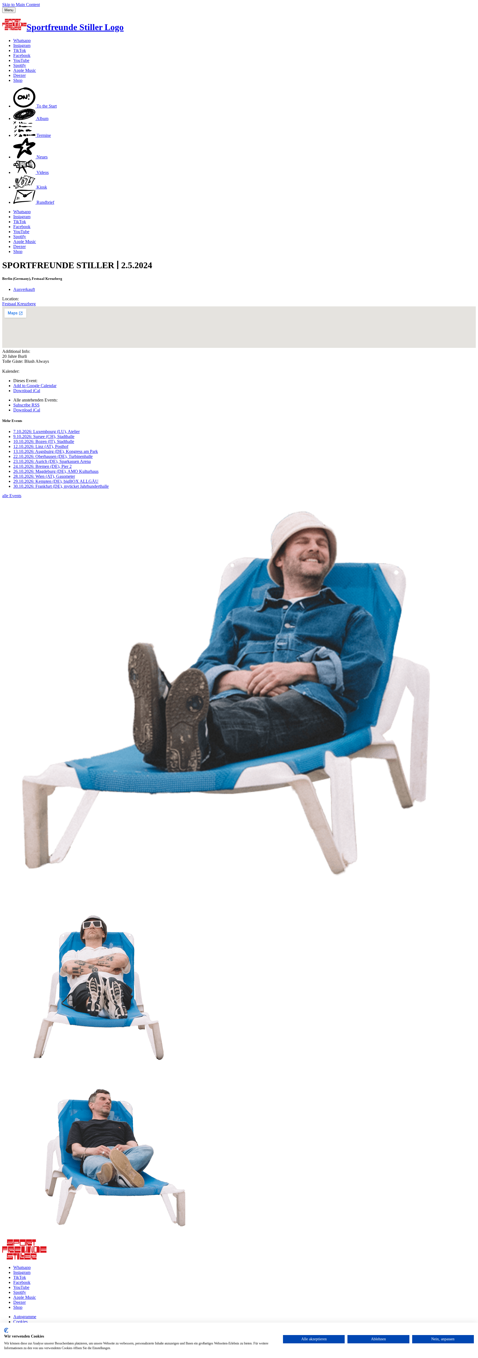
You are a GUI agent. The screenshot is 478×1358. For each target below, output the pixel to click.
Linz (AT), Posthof (40, 446)
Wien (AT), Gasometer (44, 476)
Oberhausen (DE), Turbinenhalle (53, 456)
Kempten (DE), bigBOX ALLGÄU (55, 481)
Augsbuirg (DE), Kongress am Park (55, 451)
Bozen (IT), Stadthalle (43, 441)
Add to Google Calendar (34, 385)
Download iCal (26, 390)
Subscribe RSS (26, 405)
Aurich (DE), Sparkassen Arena (52, 461)
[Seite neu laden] (24, 1258)
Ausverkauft (24, 289)
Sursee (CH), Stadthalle (43, 436)
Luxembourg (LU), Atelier (46, 431)
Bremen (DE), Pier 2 (42, 466)
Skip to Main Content (21, 4)
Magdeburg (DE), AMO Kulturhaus (55, 471)
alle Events (11, 495)
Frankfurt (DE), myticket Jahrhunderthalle (61, 486)
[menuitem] (35, 106)
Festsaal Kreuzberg (19, 303)
